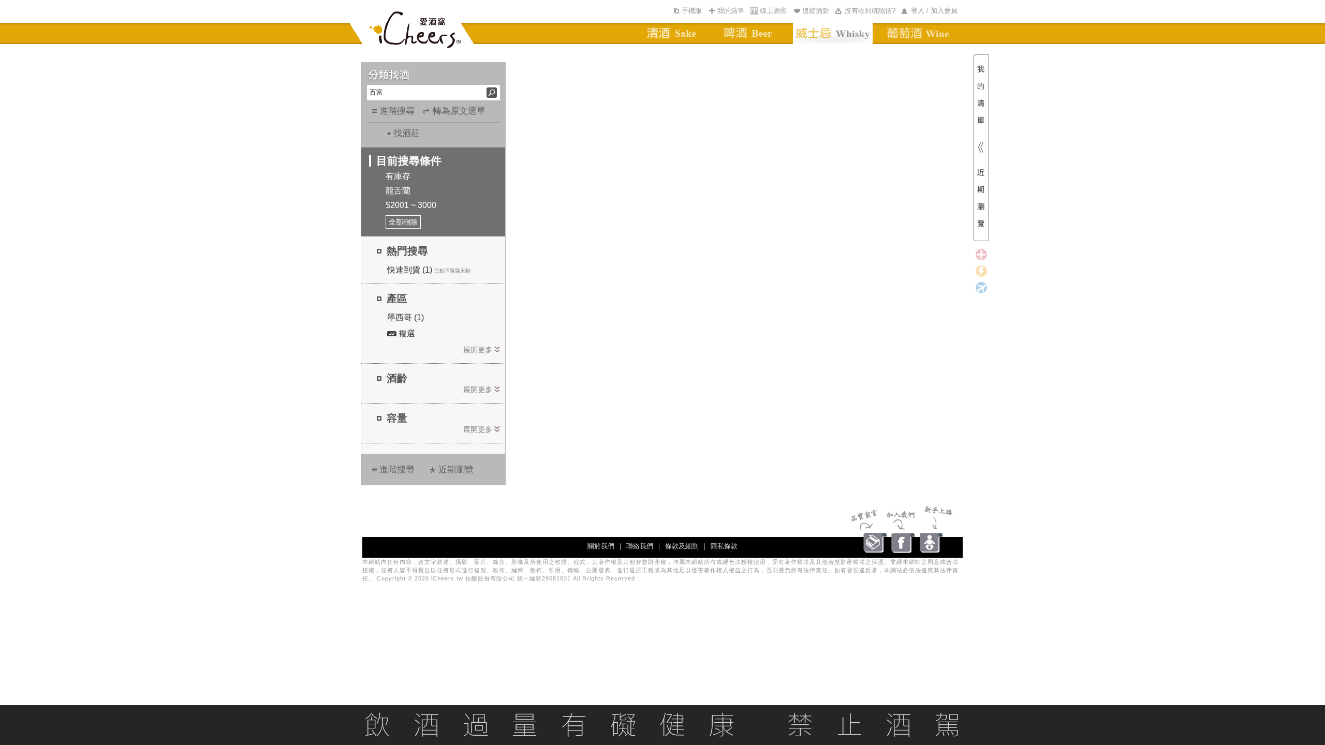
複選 (405, 333)
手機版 (692, 10)
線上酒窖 (773, 10)
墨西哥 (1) (405, 317)
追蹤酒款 (815, 10)
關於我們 (600, 546)
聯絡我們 (639, 546)
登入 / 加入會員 (934, 10)
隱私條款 (724, 546)
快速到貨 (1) (409, 269)
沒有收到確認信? (870, 10)
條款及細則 (682, 546)
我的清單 (730, 10)
